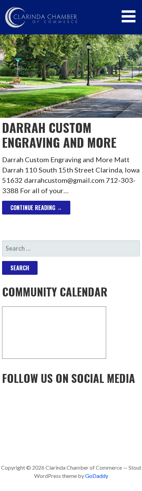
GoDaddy (96, 475)
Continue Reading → (36, 207)
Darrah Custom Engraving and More (59, 134)
